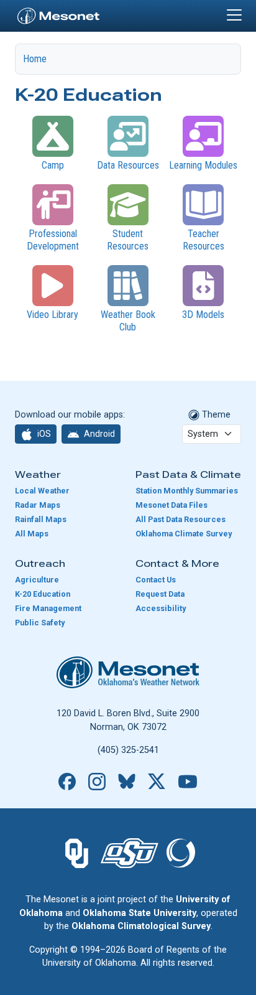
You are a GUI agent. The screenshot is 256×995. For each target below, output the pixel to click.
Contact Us (155, 579)
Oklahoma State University (139, 913)
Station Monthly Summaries (186, 490)
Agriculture (37, 579)
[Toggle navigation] (234, 15)
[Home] (58, 14)
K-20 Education (42, 594)
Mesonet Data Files (171, 505)
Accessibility (160, 608)
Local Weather (42, 490)
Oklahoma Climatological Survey (141, 926)
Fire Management (48, 608)
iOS (43, 434)
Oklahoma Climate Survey (183, 533)
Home (35, 59)
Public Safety (40, 622)
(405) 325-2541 (128, 750)
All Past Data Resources (180, 519)
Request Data (160, 594)
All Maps (31, 533)
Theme (215, 414)
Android (98, 434)
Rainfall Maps (40, 519)
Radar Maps (37, 505)
